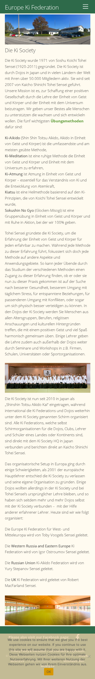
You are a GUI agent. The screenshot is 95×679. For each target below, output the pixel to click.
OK (49, 672)
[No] (88, 656)
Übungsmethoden (67, 120)
